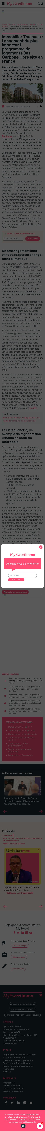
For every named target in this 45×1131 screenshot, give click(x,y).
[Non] (42, 1120)
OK (23, 1126)
